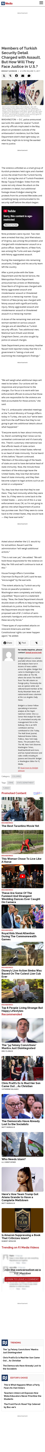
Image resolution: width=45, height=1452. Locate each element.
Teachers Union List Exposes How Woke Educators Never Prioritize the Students (22, 1396)
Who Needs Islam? (14, 1159)
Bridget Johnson (9, 71)
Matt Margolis (8, 1127)
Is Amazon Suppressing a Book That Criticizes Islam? (21, 1236)
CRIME (10, 783)
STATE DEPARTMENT (25, 783)
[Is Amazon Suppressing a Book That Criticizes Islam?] (22, 1220)
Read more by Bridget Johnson (28, 769)
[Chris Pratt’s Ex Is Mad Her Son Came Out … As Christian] (22, 1068)
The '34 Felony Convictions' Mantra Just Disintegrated (19, 1046)
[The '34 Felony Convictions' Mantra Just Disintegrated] (22, 1030)
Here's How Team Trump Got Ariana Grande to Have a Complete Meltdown (20, 1197)
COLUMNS (16, 776)
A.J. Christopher (9, 1162)
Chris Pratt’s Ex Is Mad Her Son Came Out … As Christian (21, 1084)
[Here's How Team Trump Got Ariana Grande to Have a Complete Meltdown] (22, 1179)
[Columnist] (9, 654)
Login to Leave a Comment (22, 1279)
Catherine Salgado (10, 1089)
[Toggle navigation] (41, 3)
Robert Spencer (9, 1241)
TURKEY (6, 788)
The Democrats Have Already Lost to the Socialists (21, 1123)
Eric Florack (7, 1051)
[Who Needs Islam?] (22, 1144)
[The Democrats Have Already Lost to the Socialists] (22, 1106)
